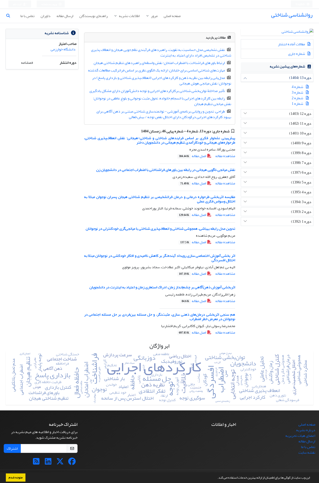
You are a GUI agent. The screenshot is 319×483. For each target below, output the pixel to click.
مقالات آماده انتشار (292, 44)
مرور (154, 15)
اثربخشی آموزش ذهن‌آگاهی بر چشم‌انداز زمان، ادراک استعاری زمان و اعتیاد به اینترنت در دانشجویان (162, 287)
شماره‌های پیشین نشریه (287, 66)
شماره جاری (297, 53)
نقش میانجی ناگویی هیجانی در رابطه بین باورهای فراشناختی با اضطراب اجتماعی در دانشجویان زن (165, 169)
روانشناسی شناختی (291, 14)
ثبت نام (17, 4)
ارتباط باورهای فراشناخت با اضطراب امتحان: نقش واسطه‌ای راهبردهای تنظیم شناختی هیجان (159, 62)
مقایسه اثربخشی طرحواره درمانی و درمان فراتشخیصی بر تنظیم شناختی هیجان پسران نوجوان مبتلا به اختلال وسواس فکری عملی (159, 199)
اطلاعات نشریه (129, 15)
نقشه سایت (306, 452)
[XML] (137, 131)
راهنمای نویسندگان (93, 15)
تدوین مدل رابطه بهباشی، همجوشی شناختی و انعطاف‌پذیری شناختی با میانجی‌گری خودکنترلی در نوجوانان (160, 228)
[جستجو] (10, 15)
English (300, 4)
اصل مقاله (193, 155)
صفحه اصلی (172, 15)
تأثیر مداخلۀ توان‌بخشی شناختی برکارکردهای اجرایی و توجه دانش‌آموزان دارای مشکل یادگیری (157, 90)
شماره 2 (297, 98)
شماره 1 (297, 103)
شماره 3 (297, 92)
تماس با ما (27, 15)
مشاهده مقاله (225, 155)
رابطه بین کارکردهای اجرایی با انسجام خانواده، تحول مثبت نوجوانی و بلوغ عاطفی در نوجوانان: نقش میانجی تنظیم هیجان (162, 101)
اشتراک (12, 448)
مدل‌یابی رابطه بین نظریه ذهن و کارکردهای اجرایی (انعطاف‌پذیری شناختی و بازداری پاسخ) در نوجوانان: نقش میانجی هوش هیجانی (161, 80)
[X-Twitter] (60, 462)
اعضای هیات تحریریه (300, 435)
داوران (45, 15)
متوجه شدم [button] (16, 477)
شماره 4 (297, 86)
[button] (216, 478)
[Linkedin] (48, 462)
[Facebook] (72, 462)
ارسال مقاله (65, 15)
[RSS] (36, 462)
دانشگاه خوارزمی (63, 49)
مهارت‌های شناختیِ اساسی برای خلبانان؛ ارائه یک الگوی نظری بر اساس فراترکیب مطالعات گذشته (156, 70)
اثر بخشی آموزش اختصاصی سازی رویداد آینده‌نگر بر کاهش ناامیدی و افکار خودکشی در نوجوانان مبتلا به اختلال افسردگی (159, 258)
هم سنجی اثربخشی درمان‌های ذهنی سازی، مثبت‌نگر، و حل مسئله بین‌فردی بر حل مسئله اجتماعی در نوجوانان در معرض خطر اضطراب (159, 316)
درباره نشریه (305, 430)
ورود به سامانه (49, 4)
